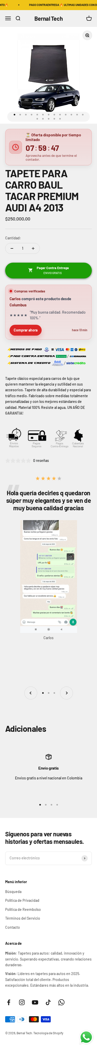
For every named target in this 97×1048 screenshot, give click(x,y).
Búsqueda (13, 891)
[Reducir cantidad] (11, 248)
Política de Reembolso (23, 909)
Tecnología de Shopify (48, 1033)
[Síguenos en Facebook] (8, 1002)
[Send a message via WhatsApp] (86, 1037)
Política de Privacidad (22, 900)
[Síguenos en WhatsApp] (61, 1002)
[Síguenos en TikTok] (48, 1002)
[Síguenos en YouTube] (35, 1002)
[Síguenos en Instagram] (21, 1002)
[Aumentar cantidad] (33, 248)
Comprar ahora (26, 330)
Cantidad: (13, 238)
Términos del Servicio (22, 918)
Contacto (12, 927)
